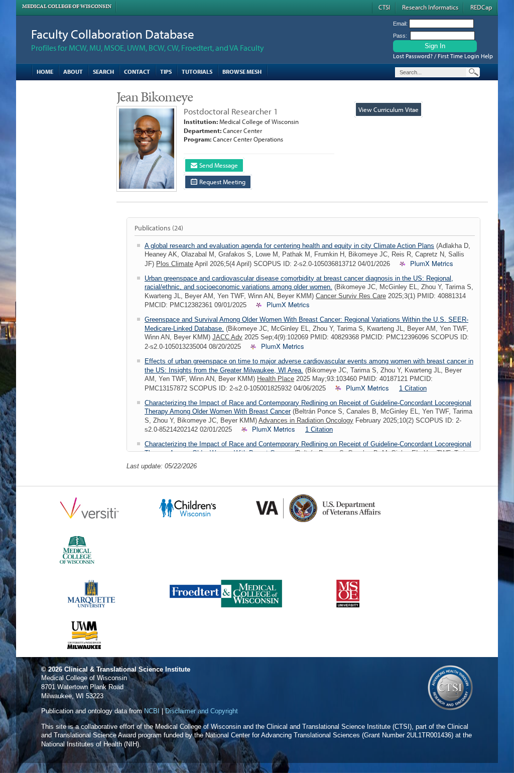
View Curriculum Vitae (388, 109)
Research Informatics (430, 7)
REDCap (481, 7)
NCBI (152, 711)
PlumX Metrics (431, 263)
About (73, 71)
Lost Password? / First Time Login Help (443, 56)
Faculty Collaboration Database (112, 34)
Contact (137, 71)
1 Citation (413, 388)
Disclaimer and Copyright (201, 711)
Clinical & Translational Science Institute (127, 669)
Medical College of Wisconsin (66, 6)
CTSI (384, 7)
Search (103, 71)
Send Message (218, 165)
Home (45, 71)
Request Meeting (221, 182)
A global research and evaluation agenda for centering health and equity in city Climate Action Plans (289, 245)
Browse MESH (242, 71)
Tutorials (197, 71)
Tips (166, 71)
